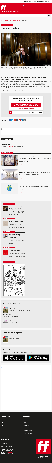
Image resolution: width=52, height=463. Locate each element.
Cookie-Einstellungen (28, 433)
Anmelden (26, 1)
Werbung (34, 1)
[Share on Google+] (15, 120)
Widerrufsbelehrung (28, 430)
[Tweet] (12, 120)
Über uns (4, 422)
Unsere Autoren (5, 420)
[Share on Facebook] (10, 120)
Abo (30, 1)
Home (2, 20)
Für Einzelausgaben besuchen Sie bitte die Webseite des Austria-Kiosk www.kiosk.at (26, 105)
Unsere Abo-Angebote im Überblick (26, 108)
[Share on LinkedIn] (22, 120)
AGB (25, 422)
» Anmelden (39, 112)
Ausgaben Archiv (40, 1)
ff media (23, 164)
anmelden (11, 146)
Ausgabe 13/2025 (16, 20)
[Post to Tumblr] (17, 120)
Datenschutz (26, 428)
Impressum (26, 425)
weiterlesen (48, 164)
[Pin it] (20, 120)
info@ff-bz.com (8, 452)
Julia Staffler (5, 73)
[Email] (24, 120)
